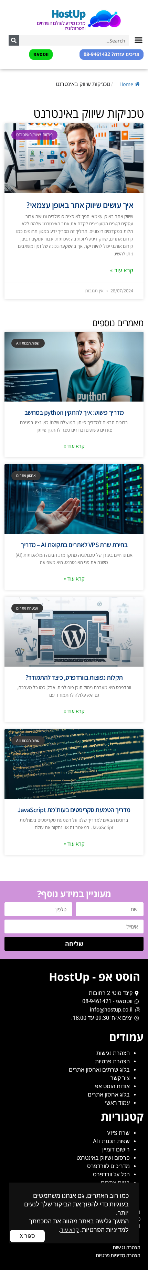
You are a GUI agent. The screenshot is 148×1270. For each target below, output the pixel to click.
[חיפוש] (14, 40)
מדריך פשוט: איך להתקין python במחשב (74, 412)
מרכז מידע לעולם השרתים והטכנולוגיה (61, 25)
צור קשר (120, 1078)
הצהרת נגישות (113, 1053)
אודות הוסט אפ (112, 1086)
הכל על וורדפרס (111, 1174)
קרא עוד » (121, 270)
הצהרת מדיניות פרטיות (118, 1255)
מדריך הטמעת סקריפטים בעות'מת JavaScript (74, 809)
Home (126, 84)
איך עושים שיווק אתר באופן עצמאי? (79, 204)
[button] (138, 40)
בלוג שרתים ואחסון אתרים (99, 1069)
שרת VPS (118, 1133)
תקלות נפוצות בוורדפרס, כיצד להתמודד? (74, 677)
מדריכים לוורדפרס (108, 1166)
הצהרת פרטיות (112, 1061)
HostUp (68, 13)
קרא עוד (69, 1230)
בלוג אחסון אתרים (109, 1094)
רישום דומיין (116, 1149)
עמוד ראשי (117, 1103)
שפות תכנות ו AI (111, 1141)
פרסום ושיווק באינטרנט (103, 1158)
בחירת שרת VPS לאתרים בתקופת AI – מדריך (74, 544)
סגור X (27, 1236)
